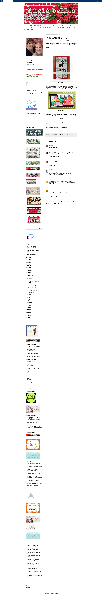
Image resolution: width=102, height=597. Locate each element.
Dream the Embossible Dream (33, 290)
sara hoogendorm (30, 388)
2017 (28, 273)
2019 (28, 270)
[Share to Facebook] (66, 134)
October (29, 278)
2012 (28, 314)
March (29, 302)
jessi (28, 376)
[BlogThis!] (63, 134)
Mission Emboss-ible (32, 287)
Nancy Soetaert (52, 144)
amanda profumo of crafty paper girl (33, 559)
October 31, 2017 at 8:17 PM (54, 185)
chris (28, 372)
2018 (28, 272)
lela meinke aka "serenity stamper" (33, 356)
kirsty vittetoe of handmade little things (34, 479)
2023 (28, 264)
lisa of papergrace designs (32, 546)
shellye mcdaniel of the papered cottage (34, 477)
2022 (28, 265)
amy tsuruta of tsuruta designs (32, 545)
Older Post (75, 201)
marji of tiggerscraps (31, 350)
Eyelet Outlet (55, 115)
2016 (28, 307)
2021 (28, 267)
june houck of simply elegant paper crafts (34, 466)
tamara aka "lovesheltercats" (32, 352)
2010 (28, 317)
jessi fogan (29, 362)
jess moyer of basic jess (31, 558)
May (29, 299)
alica (28, 369)
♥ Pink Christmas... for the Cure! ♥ (34, 285)
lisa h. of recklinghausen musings (33, 481)
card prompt (51, 136)
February (30, 303)
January (30, 305)
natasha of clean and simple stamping (34, 571)
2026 (28, 259)
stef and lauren (31, 64)
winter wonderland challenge (32, 254)
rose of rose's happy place (32, 476)
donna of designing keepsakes (33, 347)
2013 (28, 312)
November (30, 276)
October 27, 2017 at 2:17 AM (54, 156)
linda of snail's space (31, 429)
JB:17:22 (59, 136)
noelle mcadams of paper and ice (33, 426)
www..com (31, 234)
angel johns (29, 383)
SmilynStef (30, 60)
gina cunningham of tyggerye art (33, 543)
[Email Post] (60, 134)
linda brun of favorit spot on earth (33, 467)
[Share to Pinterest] (67, 134)
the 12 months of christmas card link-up (34, 252)
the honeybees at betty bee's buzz (33, 555)
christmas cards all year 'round (33, 247)
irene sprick (29, 379)
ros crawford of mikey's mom (32, 568)
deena (28, 374)
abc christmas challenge (31, 246)
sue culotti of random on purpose (33, 572)
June (29, 297)
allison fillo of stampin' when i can (33, 419)
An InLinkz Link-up (49, 131)
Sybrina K (51, 179)
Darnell (50, 169)
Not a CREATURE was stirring (33, 279)
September (30, 292)
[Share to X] (65, 134)
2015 (28, 309)
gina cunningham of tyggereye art (33, 469)
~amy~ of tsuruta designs (31, 470)
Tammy (50, 160)
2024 (28, 262)
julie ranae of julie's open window (33, 473)
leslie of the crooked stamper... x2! (33, 549)
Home (62, 201)
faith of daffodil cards (31, 349)
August (29, 294)
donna (28, 375)
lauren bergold (31, 62)
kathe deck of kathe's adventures (33, 94)
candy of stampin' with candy (32, 564)
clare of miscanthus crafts (32, 553)
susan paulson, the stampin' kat (33, 574)
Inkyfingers (51, 188)
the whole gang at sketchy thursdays (34, 548)
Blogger (56, 593)
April (29, 300)
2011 (28, 315)
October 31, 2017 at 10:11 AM (54, 165)
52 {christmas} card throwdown (33, 244)
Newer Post (48, 201)
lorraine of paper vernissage (32, 353)
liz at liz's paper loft (30, 474)
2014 (28, 310)
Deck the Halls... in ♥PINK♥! (33, 284)
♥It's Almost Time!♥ (31, 289)
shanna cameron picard (31, 361)
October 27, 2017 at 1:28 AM (54, 147)
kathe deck (29, 556)
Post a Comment (50, 199)
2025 (28, 260)
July (29, 295)
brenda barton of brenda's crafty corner (34, 427)
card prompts (55, 136)
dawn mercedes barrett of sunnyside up (34, 92)
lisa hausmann (30, 365)
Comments (30, 85)
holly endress (29, 385)
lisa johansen (29, 382)
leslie (28, 378)
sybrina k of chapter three (32, 90)
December (30, 275)
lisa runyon (29, 386)
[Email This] (62, 134)
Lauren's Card (61, 110)
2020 (28, 269)
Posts (29, 82)
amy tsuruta (29, 364)
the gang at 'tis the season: (32, 381)
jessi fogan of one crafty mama (33, 422)
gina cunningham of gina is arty (33, 421)
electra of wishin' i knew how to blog (34, 480)
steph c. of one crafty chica (32, 354)
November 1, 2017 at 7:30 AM (54, 196)
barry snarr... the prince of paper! (33, 93)
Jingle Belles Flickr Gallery (56, 127)
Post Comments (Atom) (55, 203)
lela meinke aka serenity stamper (33, 464)
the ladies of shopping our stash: (33, 368)
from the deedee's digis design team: (34, 346)
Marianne (50, 150)
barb (28, 371)
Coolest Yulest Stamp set (71, 85)
